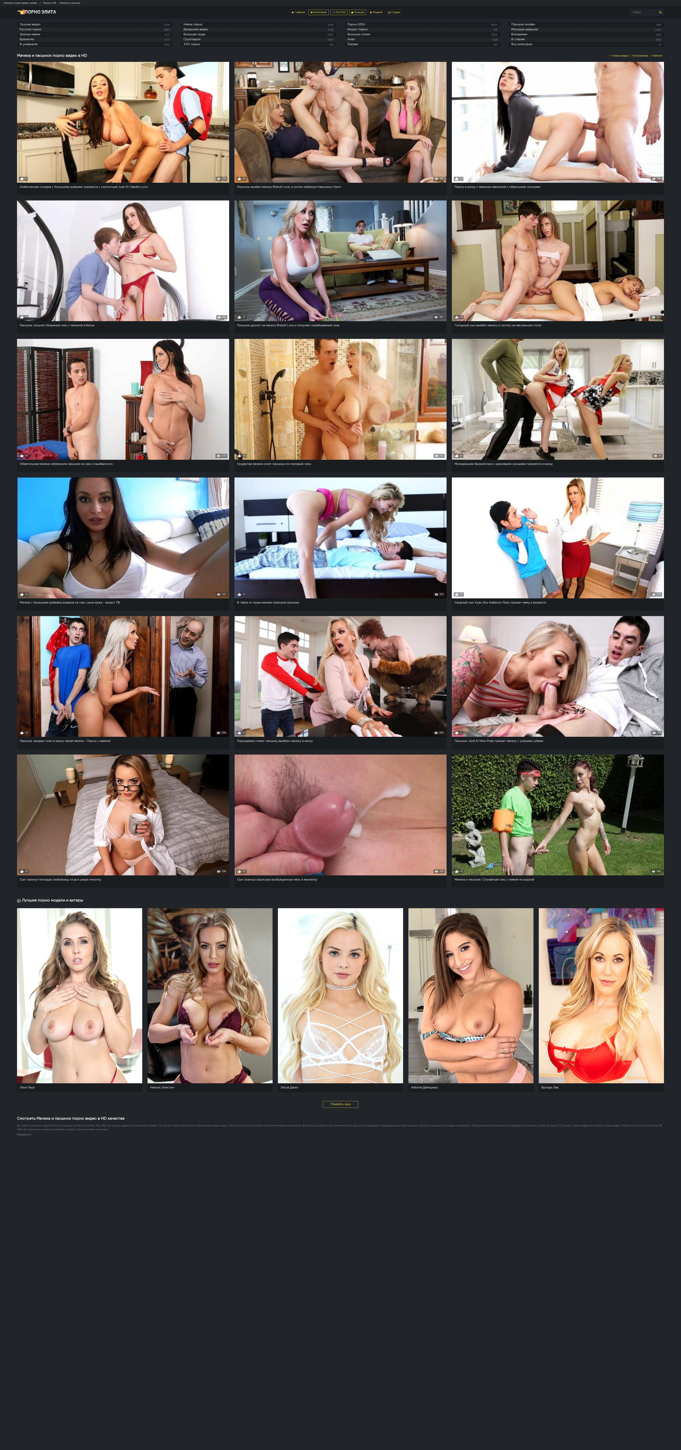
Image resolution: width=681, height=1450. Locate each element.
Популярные (640, 56)
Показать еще (340, 1104)
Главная (298, 12)
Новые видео (620, 56)
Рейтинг (658, 56)
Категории (318, 12)
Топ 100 (338, 12)
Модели (376, 12)
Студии (394, 12)
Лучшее (357, 12)
